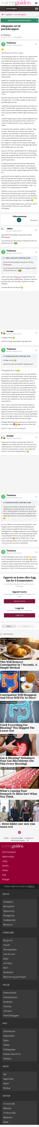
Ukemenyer (9, 1031)
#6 (36, 437)
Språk (6, 838)
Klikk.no (31, 886)
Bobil (5, 1122)
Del (9, 626)
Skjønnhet (8, 1079)
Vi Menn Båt (9, 1113)
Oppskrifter (9, 1036)
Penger (5, 879)
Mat (4, 875)
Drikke (6, 1045)
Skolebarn (8, 972)
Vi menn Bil (9, 1103)
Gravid (6, 945)
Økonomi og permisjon (14, 977)
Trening (7, 1006)
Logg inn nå (19, 615)
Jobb (4, 861)
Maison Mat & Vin (12, 1054)
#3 (36, 252)
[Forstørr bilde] (2, 49)
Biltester (7, 1108)
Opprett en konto (19, 601)
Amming (7, 963)
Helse (5, 870)
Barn (5, 967)
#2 (36, 230)
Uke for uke (9, 954)
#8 (36, 552)
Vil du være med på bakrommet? (19, 20)
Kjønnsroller (8, 856)
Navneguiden (10, 949)
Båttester (8, 1117)
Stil (4, 1074)
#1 (36, 44)
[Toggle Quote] (4, 258)
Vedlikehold (9, 920)
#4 (36, 333)
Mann (6, 1083)
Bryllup (6, 1088)
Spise (6, 1040)
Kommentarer (9, 852)
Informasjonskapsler (18, 840)
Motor (6, 1096)
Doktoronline (9, 992)
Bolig (6, 894)
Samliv (5, 865)
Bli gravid (7, 940)
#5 (36, 350)
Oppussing (8, 911)
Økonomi (7, 924)
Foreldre (8, 932)
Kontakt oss (29, 838)
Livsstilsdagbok (17, 37)
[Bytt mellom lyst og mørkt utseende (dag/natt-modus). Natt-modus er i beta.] (27, 840)
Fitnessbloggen (11, 1015)
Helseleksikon (10, 997)
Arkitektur (8, 902)
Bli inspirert (8, 906)
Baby (5, 958)
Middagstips (9, 1049)
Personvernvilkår (17, 838)
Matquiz (7, 1058)
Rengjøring (8, 915)
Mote (6, 1066)
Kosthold (7, 1002)
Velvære (7, 1011)
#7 (36, 497)
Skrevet (14, 45)
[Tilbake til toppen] (19, 832)
